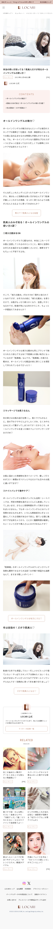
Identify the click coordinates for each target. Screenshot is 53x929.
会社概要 (20, 889)
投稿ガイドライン (40, 894)
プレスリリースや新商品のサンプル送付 (32, 900)
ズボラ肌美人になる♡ (26, 691)
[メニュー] (3, 7)
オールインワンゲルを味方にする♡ (26, 618)
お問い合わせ (11, 900)
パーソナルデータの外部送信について (19, 894)
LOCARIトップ (7, 13)
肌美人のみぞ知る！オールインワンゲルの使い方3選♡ (26, 103)
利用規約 (28, 889)
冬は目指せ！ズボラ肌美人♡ (17, 108)
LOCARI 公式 (14, 83)
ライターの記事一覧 (26, 728)
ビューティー (19, 13)
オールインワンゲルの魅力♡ (17, 98)
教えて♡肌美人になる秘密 (26, 213)
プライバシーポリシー (40, 889)
